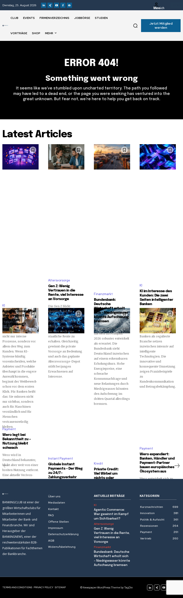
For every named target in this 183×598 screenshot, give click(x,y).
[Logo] (5, 25)
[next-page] (177, 465)
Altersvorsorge (59, 280)
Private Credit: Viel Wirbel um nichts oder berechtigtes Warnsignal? (106, 477)
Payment (9, 429)
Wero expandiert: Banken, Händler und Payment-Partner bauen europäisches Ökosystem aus (157, 462)
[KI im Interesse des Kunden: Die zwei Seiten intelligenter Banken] (158, 157)
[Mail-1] (69, 5)
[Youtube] (56, 5)
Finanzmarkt (103, 294)
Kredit (98, 463)
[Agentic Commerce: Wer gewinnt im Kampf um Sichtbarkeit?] (20, 157)
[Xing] (50, 5)
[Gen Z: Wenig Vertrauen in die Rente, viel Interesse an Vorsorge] (66, 157)
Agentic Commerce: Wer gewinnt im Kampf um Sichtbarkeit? (111, 514)
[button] (135, 25)
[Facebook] (63, 5)
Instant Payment (60, 458)
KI (3, 305)
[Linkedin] (43, 5)
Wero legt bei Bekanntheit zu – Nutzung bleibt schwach (16, 441)
